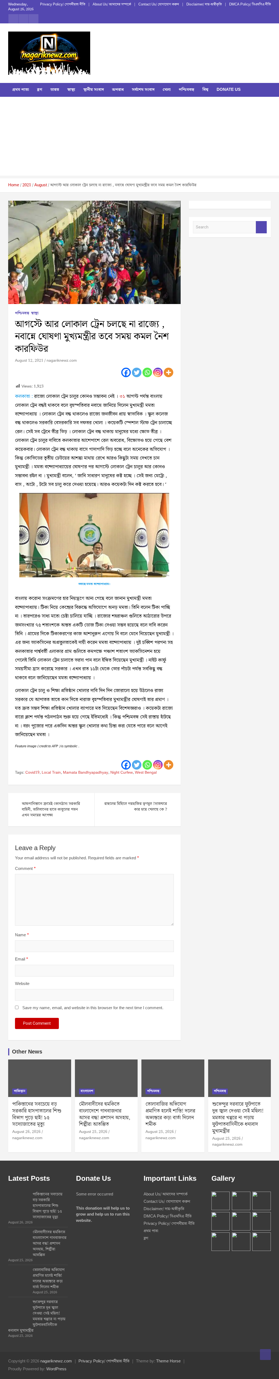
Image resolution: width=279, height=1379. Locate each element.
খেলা (167, 89)
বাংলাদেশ (87, 1091)
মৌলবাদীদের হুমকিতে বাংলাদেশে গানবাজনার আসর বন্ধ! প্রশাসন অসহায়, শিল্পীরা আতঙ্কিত (104, 1114)
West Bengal (146, 773)
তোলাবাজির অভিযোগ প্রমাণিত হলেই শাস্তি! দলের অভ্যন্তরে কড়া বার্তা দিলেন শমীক (170, 1114)
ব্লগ (39, 89)
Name (22, 935)
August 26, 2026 (26, 1132)
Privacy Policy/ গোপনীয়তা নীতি (62, 4)
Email (21, 959)
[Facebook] (126, 372)
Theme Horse (168, 1361)
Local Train (51, 773)
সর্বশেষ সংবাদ (143, 89)
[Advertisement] (139, 138)
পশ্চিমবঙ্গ (186, 89)
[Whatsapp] (147, 372)
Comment (25, 869)
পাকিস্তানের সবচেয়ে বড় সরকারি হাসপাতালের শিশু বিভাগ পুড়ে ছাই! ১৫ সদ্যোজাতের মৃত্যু (36, 1114)
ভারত (54, 89)
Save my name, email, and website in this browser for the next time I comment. (92, 1008)
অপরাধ (118, 89)
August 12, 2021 (29, 361)
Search (261, 227)
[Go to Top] (265, 1354)
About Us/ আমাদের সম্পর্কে (112, 4)
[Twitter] (136, 372)
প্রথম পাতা (20, 89)
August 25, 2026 (93, 1132)
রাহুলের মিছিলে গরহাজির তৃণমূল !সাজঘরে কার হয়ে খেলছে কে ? (135, 807)
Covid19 (32, 773)
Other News (27, 1052)
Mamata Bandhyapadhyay (85, 773)
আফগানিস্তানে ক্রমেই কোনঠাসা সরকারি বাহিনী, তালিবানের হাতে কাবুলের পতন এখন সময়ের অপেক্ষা (51, 810)
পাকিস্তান (19, 1091)
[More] (168, 372)
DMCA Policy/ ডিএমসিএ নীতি (250, 4)
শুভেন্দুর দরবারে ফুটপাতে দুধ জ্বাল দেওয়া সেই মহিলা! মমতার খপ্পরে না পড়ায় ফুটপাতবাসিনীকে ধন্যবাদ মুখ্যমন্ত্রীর (237, 1117)
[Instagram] (158, 372)
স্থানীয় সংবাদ (93, 89)
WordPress (56, 1369)
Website (22, 984)
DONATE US (229, 89)
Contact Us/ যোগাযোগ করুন (158, 4)
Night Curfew (121, 773)
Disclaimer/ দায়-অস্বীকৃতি (204, 4)
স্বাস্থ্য (71, 89)
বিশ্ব (205, 89)
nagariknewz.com (62, 361)
